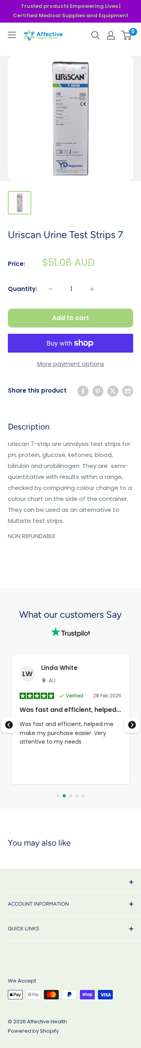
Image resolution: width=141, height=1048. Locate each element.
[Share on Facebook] (83, 391)
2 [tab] (64, 795)
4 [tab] (76, 795)
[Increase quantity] (92, 289)
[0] (127, 35)
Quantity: (22, 289)
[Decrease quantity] (50, 289)
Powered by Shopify (33, 1031)
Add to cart (70, 317)
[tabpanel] (70, 719)
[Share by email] (127, 391)
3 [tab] (70, 795)
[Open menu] (12, 35)
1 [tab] (58, 795)
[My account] (111, 35)
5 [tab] (83, 795)
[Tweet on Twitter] (112, 391)
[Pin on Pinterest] (97, 391)
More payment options (70, 364)
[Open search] (95, 35)
